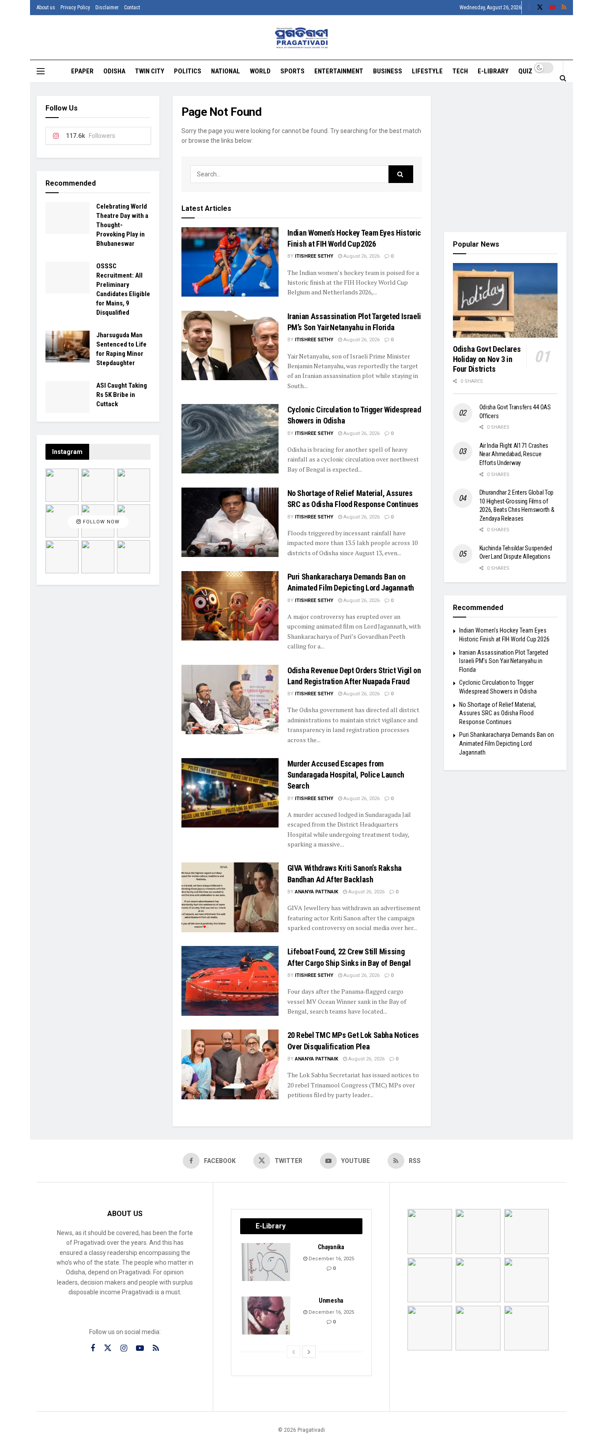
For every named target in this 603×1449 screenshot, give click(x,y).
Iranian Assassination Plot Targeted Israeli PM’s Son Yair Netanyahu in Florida (503, 661)
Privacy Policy (75, 7)
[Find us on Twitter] (540, 7)
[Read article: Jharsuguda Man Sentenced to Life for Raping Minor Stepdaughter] (67, 346)
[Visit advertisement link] (505, 157)
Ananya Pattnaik (316, 892)
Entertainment (338, 71)
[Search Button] (563, 77)
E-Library (493, 71)
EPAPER (82, 71)
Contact (132, 7)
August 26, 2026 (361, 256)
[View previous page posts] (293, 1352)
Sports (292, 71)
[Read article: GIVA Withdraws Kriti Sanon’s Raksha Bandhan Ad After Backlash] (230, 897)
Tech (460, 71)
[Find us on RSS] (564, 7)
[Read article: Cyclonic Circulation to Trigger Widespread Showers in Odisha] (230, 438)
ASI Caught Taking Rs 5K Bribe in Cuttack (121, 394)
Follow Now (100, 522)
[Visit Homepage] (301, 37)
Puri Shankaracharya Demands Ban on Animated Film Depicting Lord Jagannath (506, 743)
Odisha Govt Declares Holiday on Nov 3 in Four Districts (487, 359)
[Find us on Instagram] (124, 1348)
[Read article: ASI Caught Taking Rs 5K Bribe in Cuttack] (67, 397)
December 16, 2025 (330, 1259)
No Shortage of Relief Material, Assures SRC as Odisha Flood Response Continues (497, 713)
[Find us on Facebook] (529, 7)
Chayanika (331, 1247)
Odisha (114, 71)
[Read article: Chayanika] (266, 1262)
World (260, 71)
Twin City (149, 71)
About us (46, 7)
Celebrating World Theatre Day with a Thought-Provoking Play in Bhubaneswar (122, 225)
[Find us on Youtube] (552, 7)
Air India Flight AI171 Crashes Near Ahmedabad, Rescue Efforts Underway (514, 454)
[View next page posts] (309, 1352)
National (225, 71)
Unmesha (331, 1300)
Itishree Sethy (314, 256)
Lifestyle (427, 71)
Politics (187, 71)
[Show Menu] (41, 71)
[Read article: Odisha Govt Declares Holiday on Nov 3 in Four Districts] (505, 300)
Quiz (525, 71)
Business (387, 71)
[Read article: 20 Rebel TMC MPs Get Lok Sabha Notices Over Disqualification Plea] (230, 1064)
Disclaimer (107, 7)
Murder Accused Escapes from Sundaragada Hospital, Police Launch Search (345, 774)
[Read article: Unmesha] (266, 1315)
